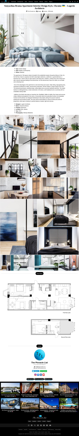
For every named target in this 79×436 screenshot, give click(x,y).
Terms (49, 432)
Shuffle (51, 11)
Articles (46, 1)
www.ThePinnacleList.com (40, 368)
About (29, 421)
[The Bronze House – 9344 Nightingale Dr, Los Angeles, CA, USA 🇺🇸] (29, 408)
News (26, 1)
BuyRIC (25, 429)
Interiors (45, 11)
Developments (20, 1)
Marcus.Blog (57, 429)
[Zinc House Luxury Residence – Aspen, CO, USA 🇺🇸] (10, 408)
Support (46, 432)
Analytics (34, 421)
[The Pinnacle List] (39, 417)
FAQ (33, 432)
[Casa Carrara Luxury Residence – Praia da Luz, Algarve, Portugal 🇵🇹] (10, 393)
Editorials (41, 1)
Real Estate (13, 1)
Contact (44, 421)
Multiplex (36, 432)
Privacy (39, 432)
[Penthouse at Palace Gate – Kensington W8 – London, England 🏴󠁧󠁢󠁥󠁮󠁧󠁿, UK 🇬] (29, 393)
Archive (39, 421)
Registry (50, 1)
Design (39, 11)
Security (42, 432)
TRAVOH (39, 429)
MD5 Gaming (51, 429)
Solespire (20, 429)
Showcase (31, 1)
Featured (36, 1)
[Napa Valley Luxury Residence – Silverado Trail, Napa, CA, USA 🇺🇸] (49, 393)
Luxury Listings (40, 379)
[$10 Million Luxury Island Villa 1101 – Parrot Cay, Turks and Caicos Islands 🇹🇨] (68, 408)
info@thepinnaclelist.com (40, 366)
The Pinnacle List (31, 11)
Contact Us (49, 379)
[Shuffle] (72, 1)
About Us (31, 379)
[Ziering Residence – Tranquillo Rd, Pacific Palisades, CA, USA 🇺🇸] (49, 408)
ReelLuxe (45, 429)
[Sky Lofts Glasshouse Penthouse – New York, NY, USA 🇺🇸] (68, 393)
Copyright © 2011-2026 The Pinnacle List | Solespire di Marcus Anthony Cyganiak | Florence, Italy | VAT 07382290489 (39, 433)
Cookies (30, 432)
